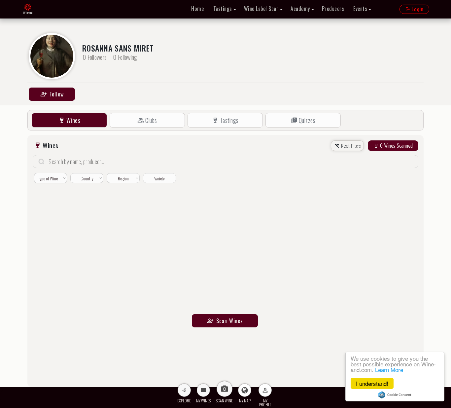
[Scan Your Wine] (224, 389)
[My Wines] (203, 390)
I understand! (372, 383)
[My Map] (244, 390)
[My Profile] (265, 390)
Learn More (389, 369)
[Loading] (27, 7)
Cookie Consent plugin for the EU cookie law (394, 394)
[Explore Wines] (184, 390)
